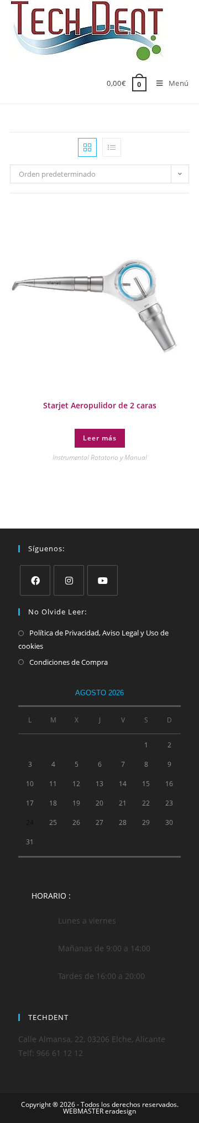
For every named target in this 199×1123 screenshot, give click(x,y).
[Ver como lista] (111, 147)
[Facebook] (35, 580)
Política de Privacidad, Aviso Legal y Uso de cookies (93, 639)
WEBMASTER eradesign (99, 1111)
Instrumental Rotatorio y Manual (100, 457)
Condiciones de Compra (68, 662)
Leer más (100, 438)
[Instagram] (69, 580)
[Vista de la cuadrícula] (87, 147)
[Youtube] (102, 580)
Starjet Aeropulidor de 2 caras (99, 405)
